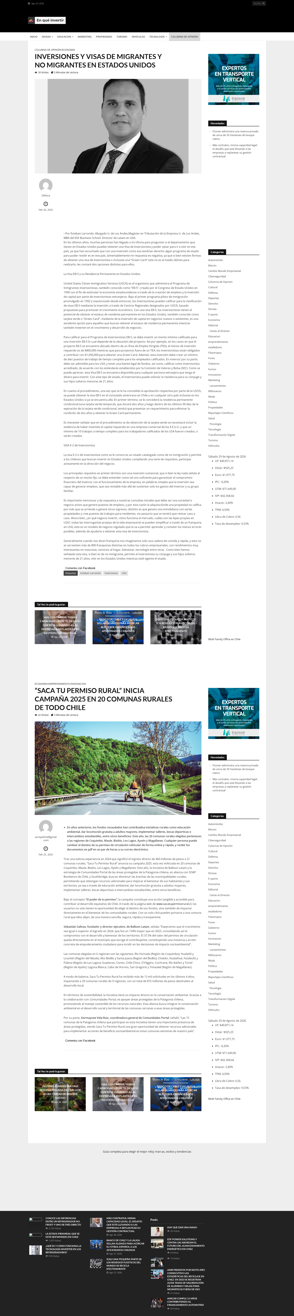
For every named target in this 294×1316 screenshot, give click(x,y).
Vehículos (138, 36)
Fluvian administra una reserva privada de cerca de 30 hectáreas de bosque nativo (235, 135)
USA (124, 573)
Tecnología (157, 36)
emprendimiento (59, 683)
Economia (68, 49)
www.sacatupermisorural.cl (173, 904)
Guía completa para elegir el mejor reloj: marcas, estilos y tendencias (147, 1151)
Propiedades (104, 36)
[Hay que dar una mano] (157, 1231)
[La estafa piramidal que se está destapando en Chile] (35, 1236)
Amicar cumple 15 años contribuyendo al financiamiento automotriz (185, 1301)
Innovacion (78, 683)
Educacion (64, 36)
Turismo (122, 36)
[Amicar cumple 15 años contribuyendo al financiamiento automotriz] (157, 1302)
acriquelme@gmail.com (46, 838)
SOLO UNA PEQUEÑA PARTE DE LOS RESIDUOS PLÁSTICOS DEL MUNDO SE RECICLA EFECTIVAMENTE (176, 625)
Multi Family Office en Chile (224, 639)
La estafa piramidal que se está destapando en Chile (63, 1235)
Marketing (85, 36)
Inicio (33, 36)
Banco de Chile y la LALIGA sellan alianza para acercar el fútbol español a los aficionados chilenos (118, 625)
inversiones (111, 573)
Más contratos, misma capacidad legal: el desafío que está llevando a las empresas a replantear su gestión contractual (60, 624)
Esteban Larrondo (90, 573)
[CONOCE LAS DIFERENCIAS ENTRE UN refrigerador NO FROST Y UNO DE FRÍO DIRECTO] (35, 1222)
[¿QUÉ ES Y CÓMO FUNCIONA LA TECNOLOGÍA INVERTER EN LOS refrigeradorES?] (35, 1249)
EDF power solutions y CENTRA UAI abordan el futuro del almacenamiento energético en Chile (186, 1244)
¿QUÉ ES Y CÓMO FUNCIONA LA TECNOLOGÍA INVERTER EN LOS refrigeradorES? (63, 1249)
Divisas (46, 36)
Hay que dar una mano (182, 1227)
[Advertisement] (204, 19)
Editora (46, 195)
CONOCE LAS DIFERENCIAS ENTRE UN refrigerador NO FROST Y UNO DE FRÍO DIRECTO (63, 1221)
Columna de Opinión (184, 36)
